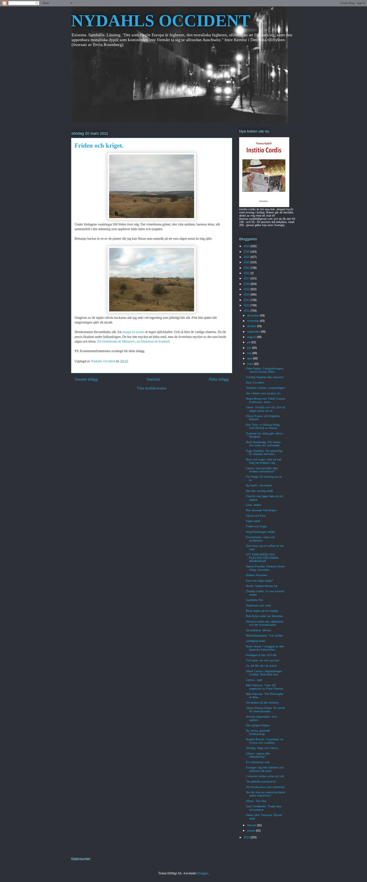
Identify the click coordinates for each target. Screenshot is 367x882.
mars (250, 363)
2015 (247, 289)
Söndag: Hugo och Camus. (262, 748)
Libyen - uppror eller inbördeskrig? (258, 755)
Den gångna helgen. (258, 725)
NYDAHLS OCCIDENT (160, 20)
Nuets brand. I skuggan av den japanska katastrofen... (265, 648)
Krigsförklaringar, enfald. (261, 531)
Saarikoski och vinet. (259, 605)
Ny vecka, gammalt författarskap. (258, 732)
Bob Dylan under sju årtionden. (265, 616)
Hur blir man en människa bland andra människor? (265, 794)
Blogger (202, 873)
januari (251, 830)
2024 (247, 257)
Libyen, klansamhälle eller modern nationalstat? (262, 470)
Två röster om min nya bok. (263, 660)
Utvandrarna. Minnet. (259, 630)
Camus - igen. (254, 680)
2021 (247, 273)
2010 (247, 837)
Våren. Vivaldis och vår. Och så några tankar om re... (265, 409)
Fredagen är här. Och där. (261, 655)
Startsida (153, 379)
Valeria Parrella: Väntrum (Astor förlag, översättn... (265, 568)
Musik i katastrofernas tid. (262, 586)
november (253, 320)
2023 (247, 262)
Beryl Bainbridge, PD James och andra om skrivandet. (263, 444)
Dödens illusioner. (257, 575)
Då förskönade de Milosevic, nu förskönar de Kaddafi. (133, 341)
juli (249, 342)
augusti (252, 337)
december (253, 315)
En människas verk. (258, 762)
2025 (247, 251)
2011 (247, 310)
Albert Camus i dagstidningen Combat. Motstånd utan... (264, 673)
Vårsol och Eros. (256, 515)
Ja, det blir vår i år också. (261, 665)
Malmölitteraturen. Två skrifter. (265, 635)
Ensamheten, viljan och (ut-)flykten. (260, 539)
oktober (252, 326)
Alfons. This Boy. (256, 801)
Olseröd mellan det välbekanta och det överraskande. (264, 623)
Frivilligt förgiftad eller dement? (265, 377)
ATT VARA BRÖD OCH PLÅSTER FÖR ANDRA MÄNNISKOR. (262, 558)
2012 (247, 305)
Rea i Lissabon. (255, 382)
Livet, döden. (254, 505)
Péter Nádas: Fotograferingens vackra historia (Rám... (265, 370)
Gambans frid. (254, 600)
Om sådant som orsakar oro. (263, 393)
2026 (247, 246)
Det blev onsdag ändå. (260, 491)
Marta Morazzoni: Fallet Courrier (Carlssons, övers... (265, 400)
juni (249, 347)
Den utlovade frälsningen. (261, 510)
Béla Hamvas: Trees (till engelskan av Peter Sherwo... (265, 687)
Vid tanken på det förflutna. (262, 702)
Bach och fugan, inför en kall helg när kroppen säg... (263, 461)
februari (252, 825)
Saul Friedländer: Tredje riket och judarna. (263, 808)
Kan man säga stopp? (259, 580)
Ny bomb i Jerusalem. (259, 485)
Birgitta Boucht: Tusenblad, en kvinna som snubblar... (264, 741)
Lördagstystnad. (256, 641)
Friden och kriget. (256, 526)
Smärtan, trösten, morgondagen (265, 387)
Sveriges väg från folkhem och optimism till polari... (265, 769)
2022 (247, 267)
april (250, 358)
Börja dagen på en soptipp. (262, 610)
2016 (247, 284)
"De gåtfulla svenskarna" (261, 781)
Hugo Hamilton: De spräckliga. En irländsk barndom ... (264, 452)
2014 (247, 294)
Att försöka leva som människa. (265, 787)
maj (249, 353)
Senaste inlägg (86, 379)
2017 (247, 278)
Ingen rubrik (253, 521)
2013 (247, 300)
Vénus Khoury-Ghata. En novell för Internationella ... (265, 709)
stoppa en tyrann (133, 332)
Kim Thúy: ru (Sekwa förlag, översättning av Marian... (263, 426)
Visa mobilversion (152, 388)
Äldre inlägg (218, 379)
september (254, 331)
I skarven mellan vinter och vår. (265, 776)
